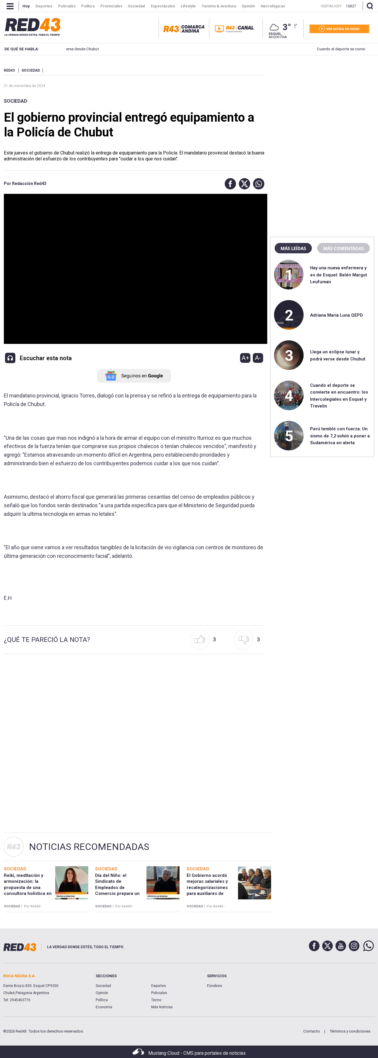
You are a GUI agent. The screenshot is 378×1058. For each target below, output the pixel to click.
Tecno (156, 1000)
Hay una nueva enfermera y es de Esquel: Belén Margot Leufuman (338, 274)
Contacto (311, 1031)
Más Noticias (162, 1007)
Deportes (158, 986)
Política (102, 1000)
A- (258, 357)
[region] (322, 105)
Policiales (159, 993)
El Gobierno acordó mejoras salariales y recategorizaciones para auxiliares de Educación (207, 887)
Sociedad (15, 101)
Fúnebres (214, 986)
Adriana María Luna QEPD (336, 315)
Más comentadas (343, 248)
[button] (229, 183)
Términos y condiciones (350, 1031)
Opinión (102, 993)
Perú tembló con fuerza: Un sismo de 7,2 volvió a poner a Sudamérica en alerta (340, 435)
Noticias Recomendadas (89, 846)
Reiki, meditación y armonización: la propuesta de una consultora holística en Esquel (28, 887)
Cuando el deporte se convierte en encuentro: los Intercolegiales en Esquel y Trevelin (289, 49)
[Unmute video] (134, 269)
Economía (104, 1007)
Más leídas (293, 248)
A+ (245, 357)
